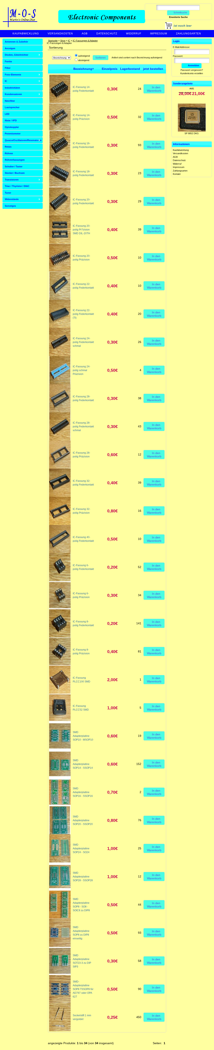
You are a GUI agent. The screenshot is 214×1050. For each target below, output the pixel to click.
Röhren (9, 153)
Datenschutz (106, 33)
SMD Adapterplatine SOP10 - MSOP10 (83, 736)
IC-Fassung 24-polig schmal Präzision (81, 370)
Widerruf (133, 33)
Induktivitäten (12, 87)
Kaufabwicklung (26, 33)
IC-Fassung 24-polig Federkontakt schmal (83, 342)
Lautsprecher (12, 107)
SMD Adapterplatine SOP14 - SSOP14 (83, 764)
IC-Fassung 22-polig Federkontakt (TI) (83, 314)
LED (7, 114)
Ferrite (8, 61)
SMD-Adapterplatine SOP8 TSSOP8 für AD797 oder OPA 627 (83, 989)
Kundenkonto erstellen (191, 73)
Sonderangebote (183, 83)
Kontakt (177, 174)
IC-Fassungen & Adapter (85, 40)
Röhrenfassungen (15, 160)
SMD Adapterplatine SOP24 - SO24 (81, 848)
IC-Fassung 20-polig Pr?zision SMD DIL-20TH (81, 229)
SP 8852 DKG (192, 117)
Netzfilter (10, 101)
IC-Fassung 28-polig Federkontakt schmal (83, 426)
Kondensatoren (13, 94)
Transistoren (12, 179)
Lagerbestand (130, 68)
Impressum (158, 33)
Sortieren (100, 57)
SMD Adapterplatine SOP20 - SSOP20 (83, 820)
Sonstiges (10, 206)
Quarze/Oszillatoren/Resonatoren (23, 140)
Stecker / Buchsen (15, 173)
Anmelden (193, 65)
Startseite (53, 40)
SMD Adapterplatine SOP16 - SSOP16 (83, 792)
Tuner (8, 192)
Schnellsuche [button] (180, 12)
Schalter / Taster (13, 166)
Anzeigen (10, 48)
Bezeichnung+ (83, 68)
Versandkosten (60, 33)
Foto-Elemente (13, 74)
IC (69, 40)
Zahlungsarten (188, 33)
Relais (8, 146)
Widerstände (12, 199)
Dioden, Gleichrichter (16, 55)
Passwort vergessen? (192, 70)
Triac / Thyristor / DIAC (17, 186)
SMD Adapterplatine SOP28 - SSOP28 (83, 876)
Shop (62, 40)
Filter (7, 68)
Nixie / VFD (11, 120)
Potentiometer (12, 133)
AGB (85, 33)
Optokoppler (12, 127)
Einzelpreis (109, 68)
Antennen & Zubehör (16, 41)
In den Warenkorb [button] (154, 89)
